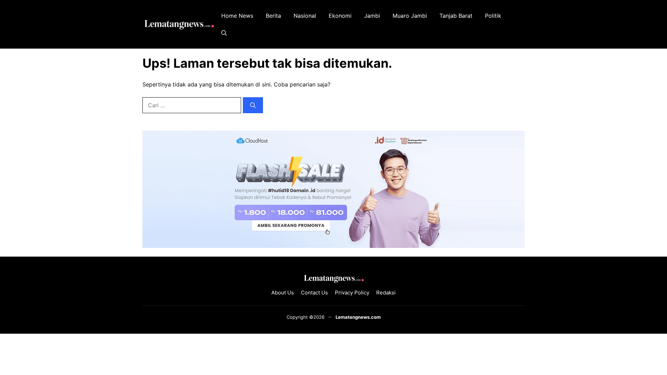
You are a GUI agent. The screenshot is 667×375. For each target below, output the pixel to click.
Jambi (372, 15)
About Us (282, 292)
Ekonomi (340, 15)
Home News (237, 15)
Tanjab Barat (455, 15)
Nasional (305, 15)
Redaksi (386, 292)
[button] (224, 33)
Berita (273, 15)
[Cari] (253, 105)
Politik (493, 15)
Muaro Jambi (410, 15)
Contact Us (314, 292)
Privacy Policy (352, 292)
